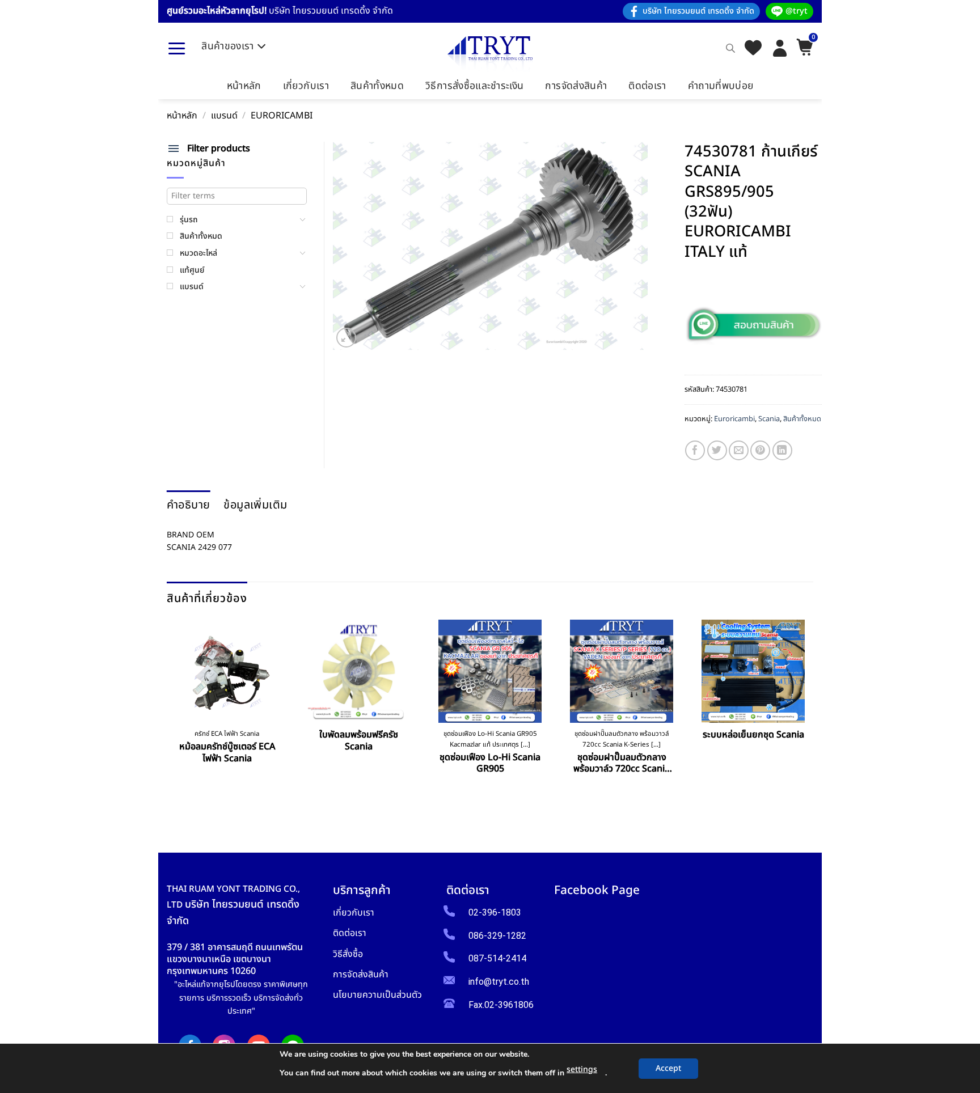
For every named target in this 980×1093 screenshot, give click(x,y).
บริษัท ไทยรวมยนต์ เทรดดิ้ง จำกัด (698, 11)
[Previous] (171, 718)
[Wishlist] (753, 48)
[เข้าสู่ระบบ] (779, 48)
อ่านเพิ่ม (227, 784)
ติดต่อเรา (647, 86)
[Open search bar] (730, 48)
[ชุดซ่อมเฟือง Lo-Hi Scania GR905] (490, 671)
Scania (769, 419)
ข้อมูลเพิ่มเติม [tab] (255, 505)
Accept (668, 1068)
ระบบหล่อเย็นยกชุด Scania (753, 735)
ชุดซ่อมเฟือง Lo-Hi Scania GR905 (490, 764)
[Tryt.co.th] (490, 54)
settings (582, 1069)
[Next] (809, 718)
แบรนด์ (224, 116)
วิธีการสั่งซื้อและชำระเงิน (474, 86)
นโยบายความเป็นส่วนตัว (377, 994)
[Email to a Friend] (739, 450)
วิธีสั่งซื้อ (348, 953)
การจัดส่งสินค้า (576, 86)
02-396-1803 (494, 912)
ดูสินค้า (358, 773)
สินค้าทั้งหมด (377, 86)
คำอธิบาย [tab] (188, 505)
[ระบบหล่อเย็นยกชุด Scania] (753, 671)
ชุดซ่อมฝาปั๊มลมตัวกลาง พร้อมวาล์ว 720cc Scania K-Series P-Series (621, 764)
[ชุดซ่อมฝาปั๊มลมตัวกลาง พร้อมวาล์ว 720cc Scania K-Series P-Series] (621, 671)
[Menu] (177, 48)
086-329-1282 (497, 935)
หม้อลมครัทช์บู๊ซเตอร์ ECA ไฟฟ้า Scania (227, 753)
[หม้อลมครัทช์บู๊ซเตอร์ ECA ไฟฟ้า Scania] (226, 671)
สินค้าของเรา (227, 46)
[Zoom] (346, 338)
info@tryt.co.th (498, 981)
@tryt (796, 11)
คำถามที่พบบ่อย (721, 86)
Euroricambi (281, 116)
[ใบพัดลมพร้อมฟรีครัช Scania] (358, 671)
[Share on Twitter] (717, 450)
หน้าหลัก (244, 86)
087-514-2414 (497, 958)
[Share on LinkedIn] (782, 450)
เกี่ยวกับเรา (306, 86)
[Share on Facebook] (695, 450)
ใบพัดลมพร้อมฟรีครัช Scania (358, 741)
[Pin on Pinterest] (760, 450)
